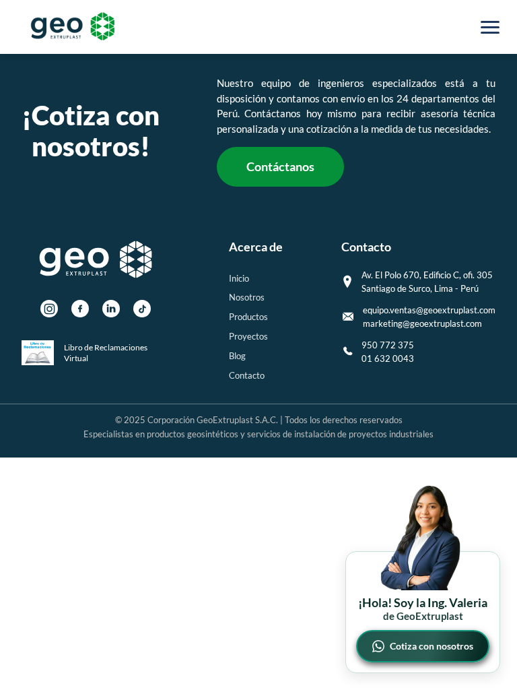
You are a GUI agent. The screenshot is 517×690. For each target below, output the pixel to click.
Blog (237, 355)
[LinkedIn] (111, 308)
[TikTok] (142, 308)
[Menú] (490, 27)
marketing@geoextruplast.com (422, 323)
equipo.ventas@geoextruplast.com (429, 310)
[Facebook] (80, 308)
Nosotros (247, 297)
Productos (248, 316)
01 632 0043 (387, 358)
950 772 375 (387, 345)
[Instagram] (49, 308)
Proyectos (248, 336)
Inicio (239, 278)
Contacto (247, 375)
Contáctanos (280, 166)
